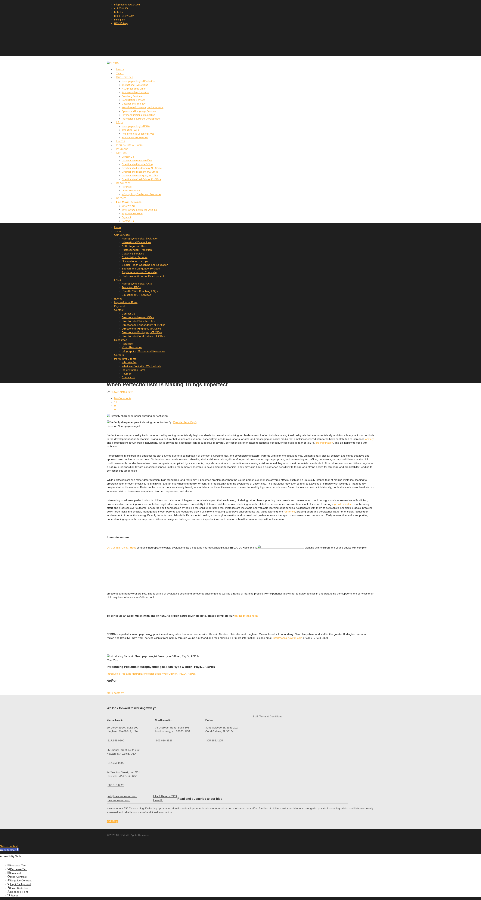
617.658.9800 (116, 740)
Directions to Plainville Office (137, 164)
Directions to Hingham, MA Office (140, 171)
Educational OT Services (135, 137)
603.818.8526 (116, 785)
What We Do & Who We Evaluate (139, 209)
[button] (9, 849)
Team (117, 231)
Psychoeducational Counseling (138, 115)
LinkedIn (118, 12)
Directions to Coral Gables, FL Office (141, 179)
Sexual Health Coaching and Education (142, 107)
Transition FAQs (130, 130)
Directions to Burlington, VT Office (140, 175)
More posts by (115, 692)
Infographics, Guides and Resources (141, 194)
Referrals (127, 186)
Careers (119, 354)
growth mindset (343, 504)
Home (117, 227)
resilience (289, 511)
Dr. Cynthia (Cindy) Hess (121, 547)
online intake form (246, 615)
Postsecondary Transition (135, 92)
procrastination (324, 442)
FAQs (117, 279)
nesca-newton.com (119, 800)
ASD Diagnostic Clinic (133, 88)
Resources (120, 339)
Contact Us (128, 156)
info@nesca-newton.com (127, 4)
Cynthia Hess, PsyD (185, 422)
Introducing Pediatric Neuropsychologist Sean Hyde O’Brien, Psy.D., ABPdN (151, 673)
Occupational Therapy (133, 103)
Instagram (119, 19)
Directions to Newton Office (137, 160)
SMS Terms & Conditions (267, 716)
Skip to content (9, 846)
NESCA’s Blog (121, 23)
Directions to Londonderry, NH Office (142, 168)
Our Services (122, 234)
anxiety (369, 438)
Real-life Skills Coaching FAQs (138, 133)
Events (118, 298)
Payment (126, 217)
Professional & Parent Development (141, 118)
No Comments (122, 398)
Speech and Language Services (139, 111)
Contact (121, 152)
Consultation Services (133, 100)
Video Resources (131, 190)
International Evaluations (135, 85)
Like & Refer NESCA (124, 16)
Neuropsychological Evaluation (138, 81)
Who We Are (128, 206)
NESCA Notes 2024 (122, 391)
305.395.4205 (214, 740)
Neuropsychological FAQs (136, 126)
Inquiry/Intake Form (132, 213)
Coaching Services (132, 96)
